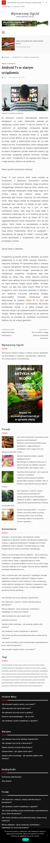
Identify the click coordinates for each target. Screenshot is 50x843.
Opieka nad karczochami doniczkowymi (17, 747)
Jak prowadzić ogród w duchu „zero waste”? (18, 649)
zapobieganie (43, 671)
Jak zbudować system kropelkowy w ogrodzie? (20, 631)
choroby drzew (17, 665)
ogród (3, 683)
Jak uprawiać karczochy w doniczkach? (17, 743)
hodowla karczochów (25, 686)
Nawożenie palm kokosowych (8, 333)
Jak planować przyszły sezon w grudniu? (17, 712)
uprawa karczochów (38, 680)
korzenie (25, 677)
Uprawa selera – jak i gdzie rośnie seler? (17, 751)
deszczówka (35, 671)
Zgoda (25, 839)
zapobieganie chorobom (22, 668)
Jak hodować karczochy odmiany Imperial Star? (24, 2)
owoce (42, 683)
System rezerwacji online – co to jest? (31, 510)
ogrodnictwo (13, 671)
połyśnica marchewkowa (14, 677)
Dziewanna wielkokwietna (11, 777)
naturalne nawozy (11, 674)
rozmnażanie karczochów (10, 680)
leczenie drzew (35, 668)
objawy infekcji (40, 665)
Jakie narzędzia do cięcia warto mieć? (16, 616)
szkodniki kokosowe (8, 668)
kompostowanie (37, 686)
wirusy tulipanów (7, 665)
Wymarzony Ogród (25, 14)
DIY (19, 680)
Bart (5, 77)
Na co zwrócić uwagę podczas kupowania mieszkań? (40, 335)
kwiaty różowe (35, 674)
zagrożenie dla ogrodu (41, 677)
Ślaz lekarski (7, 781)
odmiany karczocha (29, 665)
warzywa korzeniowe (24, 671)
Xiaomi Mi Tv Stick (35, 300)
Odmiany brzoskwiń (9, 620)
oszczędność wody (34, 683)
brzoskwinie (9, 683)
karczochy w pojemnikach (10, 686)
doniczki (30, 677)
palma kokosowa (26, 680)
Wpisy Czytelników (8, 63)
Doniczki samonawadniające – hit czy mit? (18, 717)
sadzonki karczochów (21, 683)
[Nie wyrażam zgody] (47, 836)
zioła (3, 674)
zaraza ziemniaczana (23, 674)
